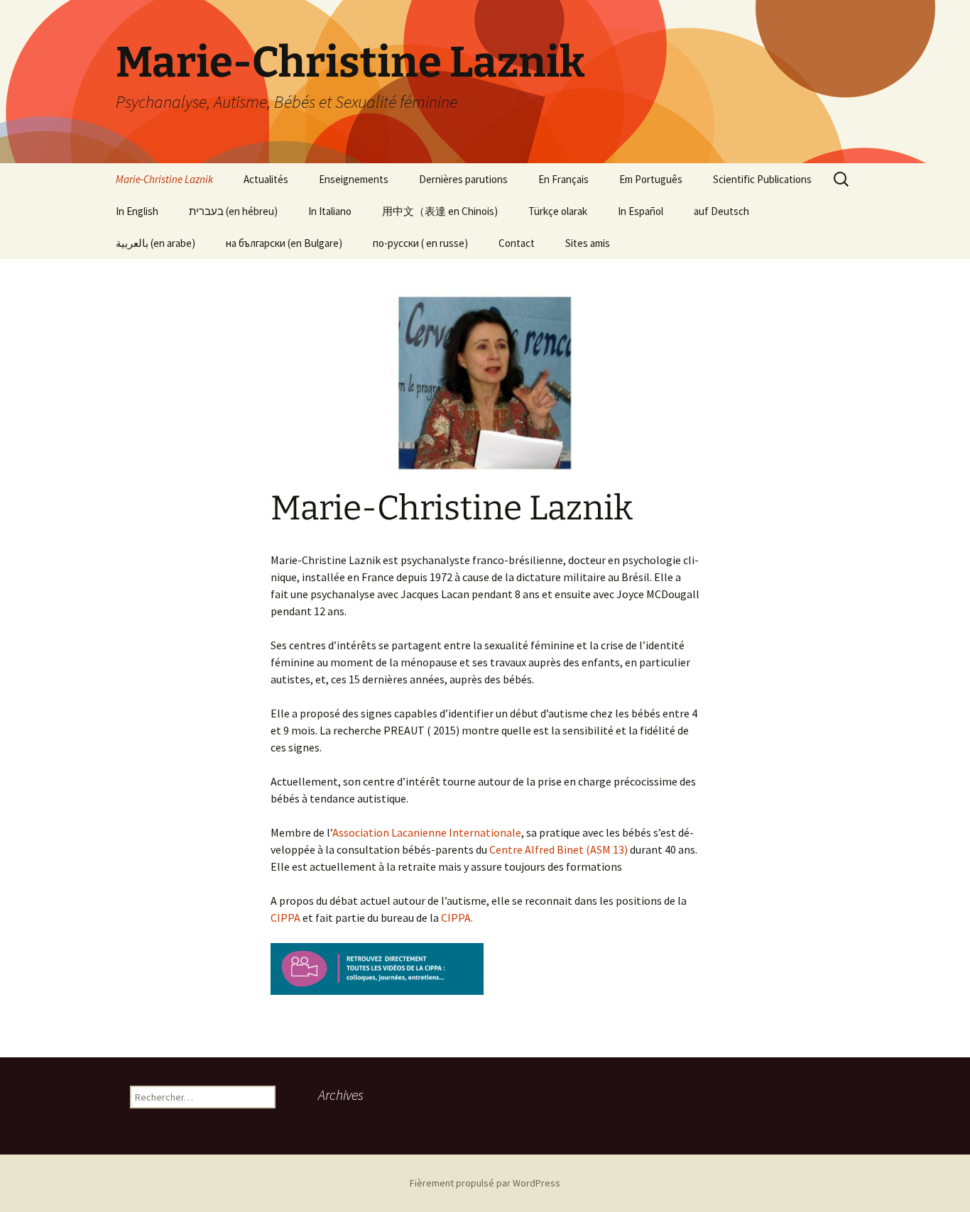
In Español (640, 211)
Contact (516, 243)
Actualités (266, 179)
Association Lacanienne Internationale (426, 832)
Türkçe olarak (557, 211)
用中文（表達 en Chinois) (440, 211)
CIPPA (285, 917)
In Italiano (330, 211)
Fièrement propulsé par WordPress (485, 1183)
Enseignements (353, 179)
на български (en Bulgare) (284, 243)
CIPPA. (463, 917)
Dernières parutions (463, 179)
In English (137, 211)
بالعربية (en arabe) (155, 243)
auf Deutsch (721, 211)
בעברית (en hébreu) (233, 211)
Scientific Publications (762, 179)
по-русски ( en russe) (420, 243)
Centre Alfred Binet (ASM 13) (557, 849)
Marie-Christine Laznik (164, 179)
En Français (563, 179)
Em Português (650, 179)
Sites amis (587, 243)
